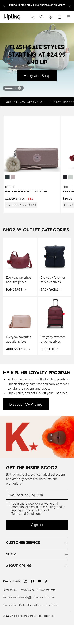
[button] (13, 177)
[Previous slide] (4, 5)
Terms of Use (10, 590)
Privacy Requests (46, 590)
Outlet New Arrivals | (26, 102)
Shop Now (56, 75)
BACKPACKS (49, 289)
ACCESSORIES (16, 349)
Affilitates (54, 605)
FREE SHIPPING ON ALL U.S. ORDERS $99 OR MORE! (37, 5)
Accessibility (9, 605)
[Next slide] (70, 5)
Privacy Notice (27, 590)
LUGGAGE (48, 349)
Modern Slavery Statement (32, 605)
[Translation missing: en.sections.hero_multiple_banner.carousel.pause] (19, 88)
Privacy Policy (33, 510)
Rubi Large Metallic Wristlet (26, 191)
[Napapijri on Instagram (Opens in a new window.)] (26, 581)
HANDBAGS (14, 289)
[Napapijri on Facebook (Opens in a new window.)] (32, 581)
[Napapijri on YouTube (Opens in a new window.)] (39, 581)
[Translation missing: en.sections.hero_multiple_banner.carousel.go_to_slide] (6, 88)
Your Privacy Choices (14, 597)
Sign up (37, 525)
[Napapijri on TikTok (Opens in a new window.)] (46, 581)
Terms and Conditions (26, 514)
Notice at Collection (45, 597)
